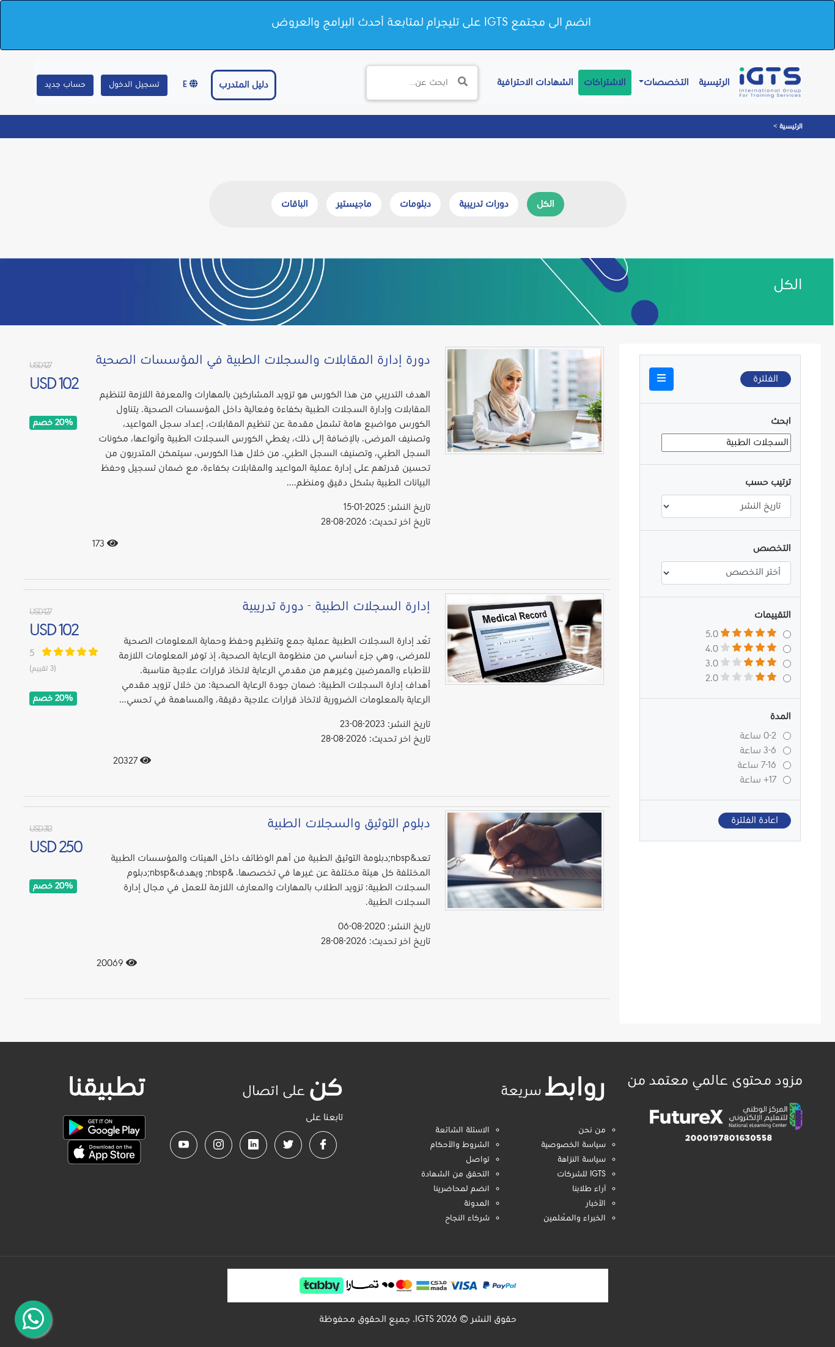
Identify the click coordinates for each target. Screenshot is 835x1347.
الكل (545, 204)
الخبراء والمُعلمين (574, 1218)
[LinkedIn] (253, 1145)
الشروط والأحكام (460, 1145)
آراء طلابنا (589, 1189)
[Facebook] (323, 1145)
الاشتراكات (605, 82)
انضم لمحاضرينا (461, 1189)
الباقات (294, 204)
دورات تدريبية (484, 204)
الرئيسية (712, 82)
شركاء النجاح (467, 1218)
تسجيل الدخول (134, 85)
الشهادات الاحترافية (532, 82)
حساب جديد (65, 85)
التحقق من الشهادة (455, 1174)
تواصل (478, 1160)
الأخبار (596, 1204)
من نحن (592, 1130)
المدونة (477, 1204)
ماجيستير (354, 204)
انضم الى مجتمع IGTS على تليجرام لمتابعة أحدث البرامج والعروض (431, 23)
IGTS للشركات (581, 1174)
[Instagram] (218, 1145)
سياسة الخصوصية (573, 1145)
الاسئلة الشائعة (462, 1130)
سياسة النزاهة (581, 1160)
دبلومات (415, 204)
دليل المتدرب (243, 85)
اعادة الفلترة (754, 820)
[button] (661, 379)
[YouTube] (183, 1145)
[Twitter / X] (288, 1145)
